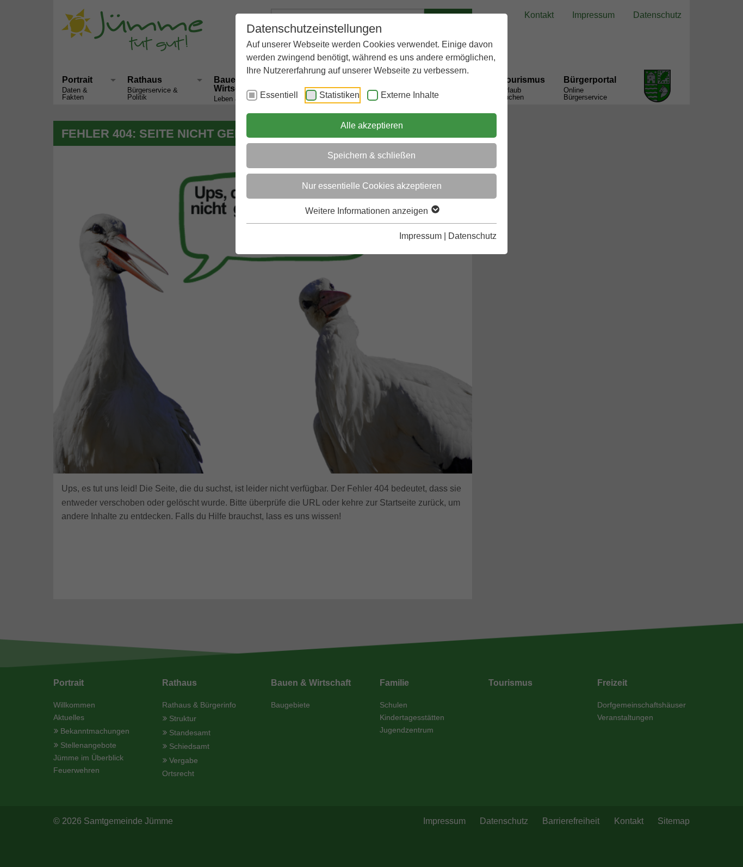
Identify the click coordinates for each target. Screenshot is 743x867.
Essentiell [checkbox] (279, 95)
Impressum (420, 236)
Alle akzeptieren (371, 125)
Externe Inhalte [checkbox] (410, 95)
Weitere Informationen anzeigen (367, 211)
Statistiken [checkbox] (339, 95)
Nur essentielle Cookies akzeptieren (372, 185)
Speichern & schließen (371, 155)
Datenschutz (472, 236)
